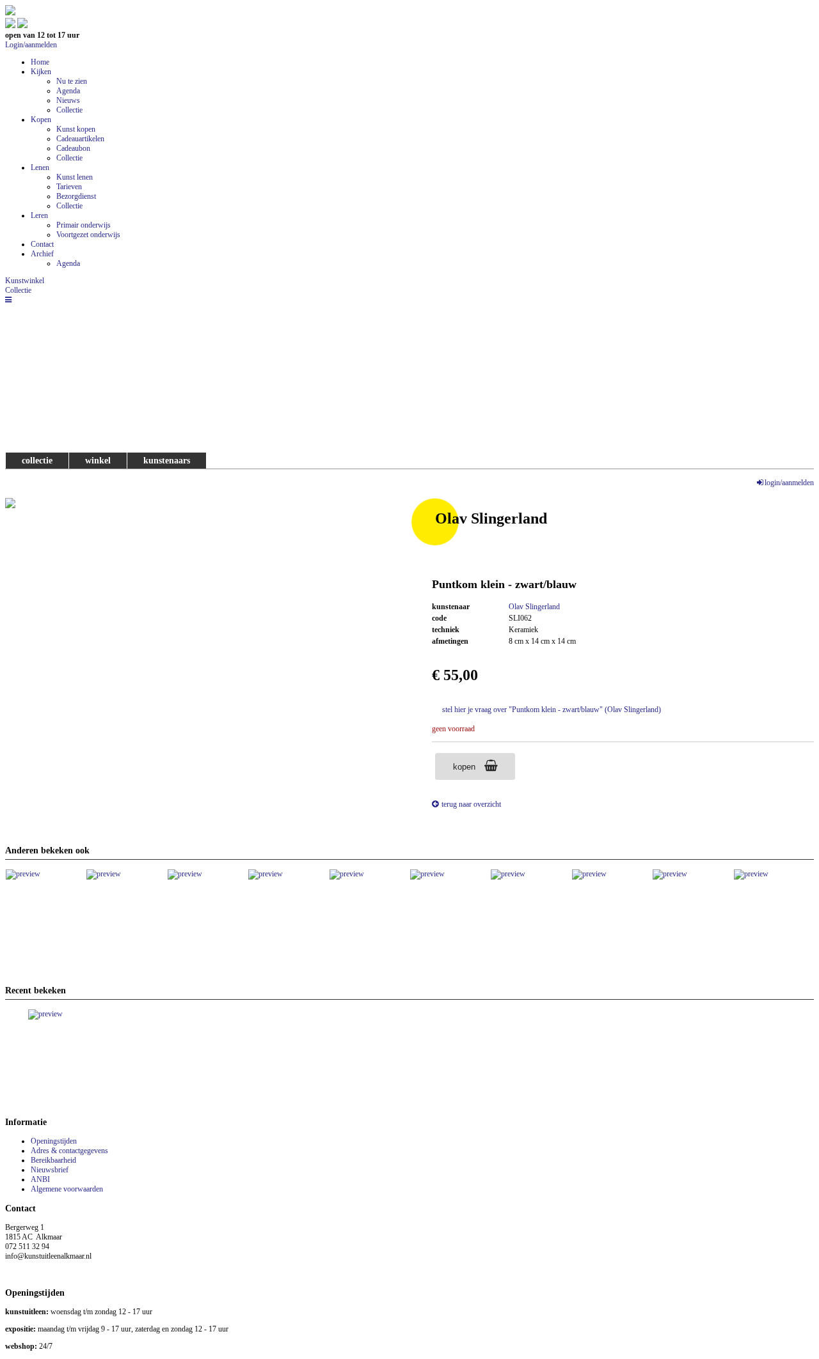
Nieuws (68, 100)
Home (40, 62)
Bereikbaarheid (53, 1160)
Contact (42, 244)
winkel (98, 460)
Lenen (40, 167)
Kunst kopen (75, 129)
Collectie (69, 109)
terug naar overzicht (471, 804)
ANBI (40, 1179)
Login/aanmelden (31, 44)
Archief (42, 253)
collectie (37, 460)
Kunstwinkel (24, 280)
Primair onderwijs (83, 225)
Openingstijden (54, 1141)
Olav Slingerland (534, 606)
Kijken (41, 71)
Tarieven (69, 186)
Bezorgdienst (76, 196)
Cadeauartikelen (80, 138)
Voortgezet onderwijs (88, 234)
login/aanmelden (789, 482)
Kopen (41, 119)
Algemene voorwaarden (67, 1188)
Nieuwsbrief (49, 1169)
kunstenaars (166, 460)
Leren (39, 215)
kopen (465, 767)
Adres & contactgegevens (69, 1150)
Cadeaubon (73, 148)
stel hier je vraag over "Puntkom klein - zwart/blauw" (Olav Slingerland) (551, 709)
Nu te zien (71, 81)
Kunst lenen (74, 177)
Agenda (68, 90)
